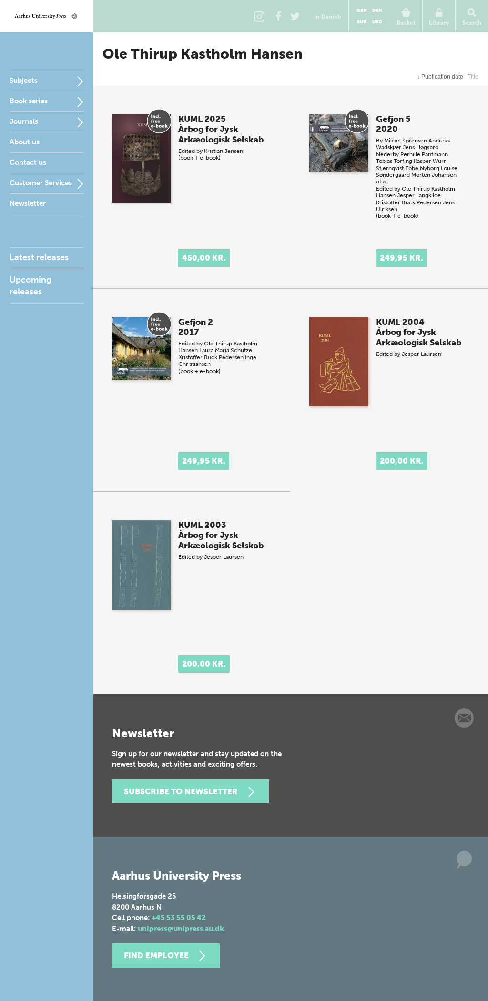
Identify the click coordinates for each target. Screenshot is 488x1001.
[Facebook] (278, 16)
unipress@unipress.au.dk (181, 928)
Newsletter (28, 203)
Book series (29, 101)
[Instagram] (259, 16)
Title (473, 76)
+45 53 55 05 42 (179, 917)
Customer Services (41, 183)
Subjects (24, 80)
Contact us (28, 162)
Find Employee (156, 955)
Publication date (440, 76)
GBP (361, 10)
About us (25, 142)
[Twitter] (295, 16)
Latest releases (39, 257)
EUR (361, 22)
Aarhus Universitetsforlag (46, 16)
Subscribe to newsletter (181, 791)
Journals (24, 121)
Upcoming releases (30, 285)
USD (377, 22)
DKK (377, 10)
